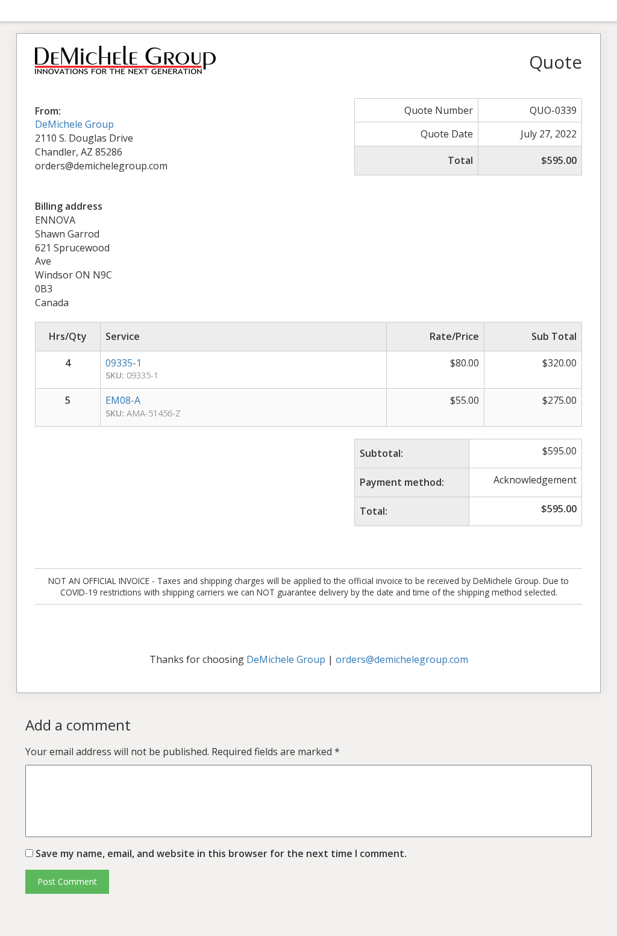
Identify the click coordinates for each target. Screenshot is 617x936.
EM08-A (122, 400)
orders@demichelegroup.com (402, 659)
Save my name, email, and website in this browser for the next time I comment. (221, 853)
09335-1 (123, 362)
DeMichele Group (74, 124)
